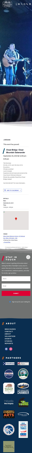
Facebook (6, 349)
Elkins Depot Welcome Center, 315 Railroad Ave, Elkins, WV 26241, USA (14, 237)
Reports (9, 343)
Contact (9, 331)
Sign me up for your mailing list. (21, 302)
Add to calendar (13, 190)
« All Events (6, 140)
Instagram (10, 349)
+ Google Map (6, 242)
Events (8, 339)
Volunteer (10, 336)
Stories (8, 341)
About (8, 334)
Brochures (10, 329)
